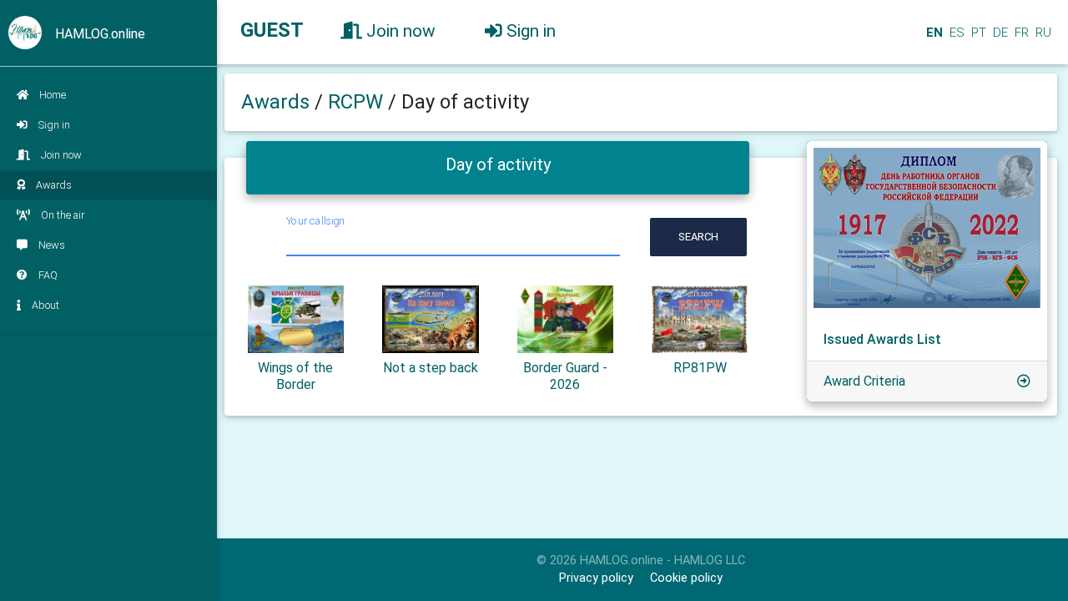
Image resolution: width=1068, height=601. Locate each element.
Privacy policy (596, 578)
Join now (61, 155)
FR (1020, 32)
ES (955, 32)
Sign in (54, 125)
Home (52, 94)
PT (977, 32)
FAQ (48, 275)
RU (1043, 32)
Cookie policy (686, 578)
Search (698, 236)
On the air (62, 215)
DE (999, 32)
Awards (54, 185)
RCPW (358, 102)
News (51, 245)
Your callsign (315, 221)
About (45, 305)
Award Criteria (864, 381)
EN (933, 32)
